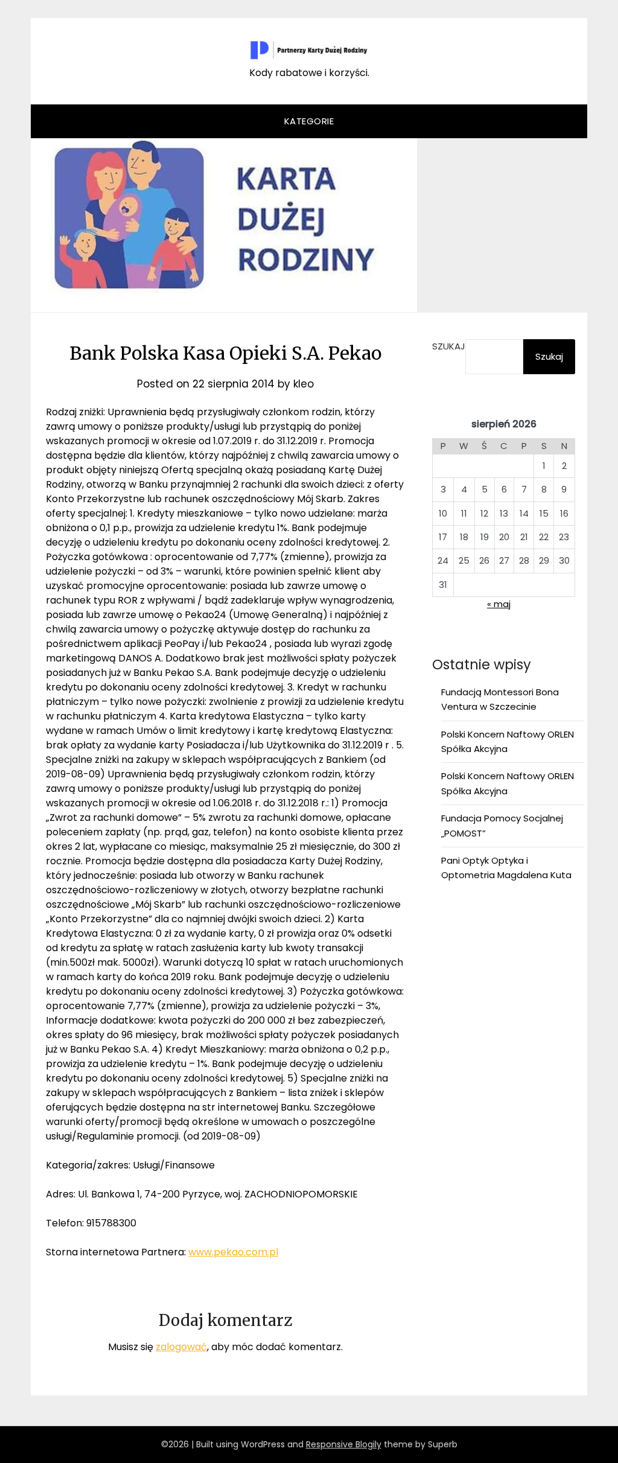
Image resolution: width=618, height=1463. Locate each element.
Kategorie (309, 121)
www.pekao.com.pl (233, 1252)
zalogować (181, 1347)
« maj (499, 604)
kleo (303, 384)
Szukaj (448, 346)
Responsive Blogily (343, 1444)
